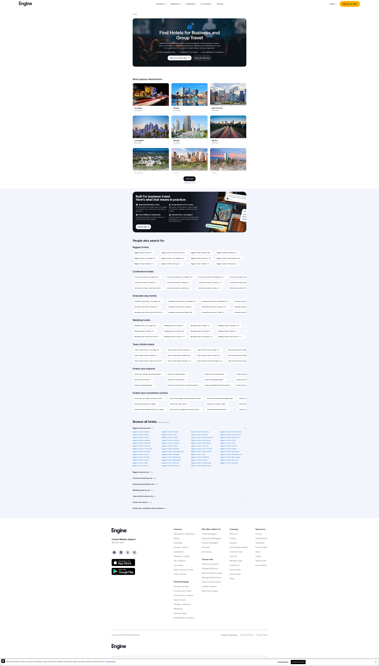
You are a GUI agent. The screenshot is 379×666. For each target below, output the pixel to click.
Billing (176, 538)
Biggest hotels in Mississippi (171, 460)
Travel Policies (180, 574)
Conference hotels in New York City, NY (147, 288)
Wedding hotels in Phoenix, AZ (200, 331)
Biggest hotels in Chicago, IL (170, 264)
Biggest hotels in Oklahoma (200, 457)
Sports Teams (180, 600)
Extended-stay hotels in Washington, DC (215, 301)
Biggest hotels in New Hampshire (202, 437)
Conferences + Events (183, 595)
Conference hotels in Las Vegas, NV (146, 277)
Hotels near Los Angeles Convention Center (184, 409)
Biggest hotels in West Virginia (230, 457)
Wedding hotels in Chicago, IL (173, 325)
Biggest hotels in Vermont (228, 446)
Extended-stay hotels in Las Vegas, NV (147, 301)
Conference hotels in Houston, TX (209, 282)
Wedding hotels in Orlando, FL (144, 331)
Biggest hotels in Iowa (169, 434)
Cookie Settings (282, 662)
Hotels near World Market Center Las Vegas (149, 409)
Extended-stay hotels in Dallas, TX (213, 312)
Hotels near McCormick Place (216, 409)
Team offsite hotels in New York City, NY (147, 361)
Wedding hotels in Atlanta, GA (174, 331)
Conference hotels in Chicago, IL (178, 282)
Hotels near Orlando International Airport (147, 374)
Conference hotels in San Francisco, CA (242, 282)
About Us (234, 534)
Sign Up (233, 556)
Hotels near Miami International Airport (217, 385)
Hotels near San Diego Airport (214, 374)
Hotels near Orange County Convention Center (185, 398)
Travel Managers (209, 534)
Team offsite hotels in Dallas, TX (208, 350)
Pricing (220, 4)
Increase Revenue (210, 568)
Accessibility (261, 565)
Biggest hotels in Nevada (199, 434)
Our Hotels (178, 565)
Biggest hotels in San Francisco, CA (228, 258)
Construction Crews (182, 591)
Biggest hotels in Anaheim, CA (226, 252)
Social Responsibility (239, 547)
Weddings (178, 609)
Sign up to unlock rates (178, 58)
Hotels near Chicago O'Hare (216, 404)
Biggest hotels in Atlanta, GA (200, 252)
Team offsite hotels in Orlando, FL (145, 355)
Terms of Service (246, 635)
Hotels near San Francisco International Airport (182, 385)
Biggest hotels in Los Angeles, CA (172, 258)
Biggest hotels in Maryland (170, 449)
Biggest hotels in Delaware (142, 451)
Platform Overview (210, 564)
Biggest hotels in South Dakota (230, 434)
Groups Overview (181, 586)
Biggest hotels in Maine (169, 446)
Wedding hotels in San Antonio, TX (229, 336)
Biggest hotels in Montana (170, 465)
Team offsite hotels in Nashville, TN (240, 350)
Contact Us (235, 565)
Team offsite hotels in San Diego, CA (209, 361)
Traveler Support (209, 586)
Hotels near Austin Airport (244, 385)
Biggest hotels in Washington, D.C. (231, 454)
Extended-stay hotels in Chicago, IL (180, 307)
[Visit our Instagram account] (134, 552)
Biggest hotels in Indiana (170, 432)
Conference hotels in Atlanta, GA (178, 288)
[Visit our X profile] (127, 552)
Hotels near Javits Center (178, 404)
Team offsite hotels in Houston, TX (179, 361)
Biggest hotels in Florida (141, 454)
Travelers (206, 547)
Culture (233, 538)
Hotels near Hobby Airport (176, 379)
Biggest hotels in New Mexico (201, 443)
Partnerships (235, 574)
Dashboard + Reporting (184, 534)
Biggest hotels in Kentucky (171, 440)
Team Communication (211, 582)
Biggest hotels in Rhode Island (201, 465)
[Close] (376, 662)
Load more (190, 179)
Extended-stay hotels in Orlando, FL (146, 307)
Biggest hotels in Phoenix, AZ (226, 264)
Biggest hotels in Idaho (140, 463)
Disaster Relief (180, 613)
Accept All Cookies (298, 662)
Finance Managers (210, 543)
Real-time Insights (210, 591)
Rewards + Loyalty (182, 556)
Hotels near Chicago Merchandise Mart (220, 398)
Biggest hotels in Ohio (198, 454)
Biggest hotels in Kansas (170, 437)
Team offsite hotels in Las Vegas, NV (146, 350)
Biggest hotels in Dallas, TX (200, 264)
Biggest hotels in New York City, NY (173, 252)
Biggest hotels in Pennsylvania (201, 463)
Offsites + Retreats (182, 604)
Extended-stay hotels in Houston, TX (214, 307)
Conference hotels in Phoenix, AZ (240, 288)
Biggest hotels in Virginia (228, 449)
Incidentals (179, 552)
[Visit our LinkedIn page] (121, 552)
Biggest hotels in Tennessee (229, 437)
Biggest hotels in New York (200, 446)
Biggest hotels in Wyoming (229, 463)
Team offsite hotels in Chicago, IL (178, 350)
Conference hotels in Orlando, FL (145, 282)
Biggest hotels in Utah (227, 443)
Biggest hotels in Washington (230, 451)
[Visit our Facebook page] (114, 552)
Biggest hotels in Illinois (140, 465)
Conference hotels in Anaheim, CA (240, 277)
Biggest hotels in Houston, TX (201, 258)
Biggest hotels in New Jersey (201, 440)
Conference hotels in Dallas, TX (208, 288)
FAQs (257, 552)
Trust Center (235, 570)
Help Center (260, 561)
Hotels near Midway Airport (143, 385)
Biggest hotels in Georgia (141, 457)
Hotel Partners (236, 552)
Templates (260, 543)
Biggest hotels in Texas (228, 440)
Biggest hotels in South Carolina (230, 432)
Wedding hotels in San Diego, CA (201, 336)
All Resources (261, 538)
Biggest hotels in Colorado (141, 446)
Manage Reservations (211, 577)
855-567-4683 (118, 542)
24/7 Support (180, 561)
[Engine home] (135, 531)
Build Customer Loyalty (212, 573)
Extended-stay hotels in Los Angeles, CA (182, 301)
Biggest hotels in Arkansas (141, 440)
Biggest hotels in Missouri (170, 463)
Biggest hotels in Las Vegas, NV (144, 258)
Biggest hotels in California (142, 443)
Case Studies (261, 547)
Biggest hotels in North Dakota (201, 451)
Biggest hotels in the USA (142, 252)
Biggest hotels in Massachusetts (173, 451)
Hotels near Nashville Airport (214, 379)
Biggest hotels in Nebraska (200, 432)
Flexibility (178, 543)
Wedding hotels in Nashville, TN (228, 325)
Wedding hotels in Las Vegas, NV (145, 325)
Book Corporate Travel (183, 570)
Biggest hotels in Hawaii (140, 460)
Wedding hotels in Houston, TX (174, 336)
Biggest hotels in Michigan (170, 454)
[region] (189, 662)
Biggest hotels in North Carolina (201, 449)
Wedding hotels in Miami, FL (227, 331)
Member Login (236, 561)
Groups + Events (181, 547)
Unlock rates (142, 227)
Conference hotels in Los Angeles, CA (179, 277)
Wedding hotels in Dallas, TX (199, 325)
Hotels (258, 556)
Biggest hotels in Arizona (141, 437)
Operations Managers (211, 538)
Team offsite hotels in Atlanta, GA (178, 355)
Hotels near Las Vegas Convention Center (148, 398)
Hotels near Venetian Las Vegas (145, 404)
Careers (233, 543)
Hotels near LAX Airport (142, 379)
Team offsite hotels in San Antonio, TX (241, 361)
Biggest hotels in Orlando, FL (143, 264)
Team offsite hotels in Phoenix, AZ (208, 355)
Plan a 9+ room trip (202, 58)
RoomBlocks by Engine (184, 618)
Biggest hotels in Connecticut (142, 449)
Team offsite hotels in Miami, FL (238, 355)
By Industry (207, 552)
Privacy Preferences (229, 635)
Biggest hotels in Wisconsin (229, 460)
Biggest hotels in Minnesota (171, 457)
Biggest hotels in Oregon (199, 460)
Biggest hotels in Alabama (141, 432)
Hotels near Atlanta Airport (176, 374)
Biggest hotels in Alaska (140, 434)
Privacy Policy (261, 635)
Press (232, 579)
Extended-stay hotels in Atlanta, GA (180, 312)
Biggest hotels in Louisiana (171, 443)
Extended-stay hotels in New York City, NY (148, 312)
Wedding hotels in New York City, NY (146, 336)
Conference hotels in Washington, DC (210, 277)
